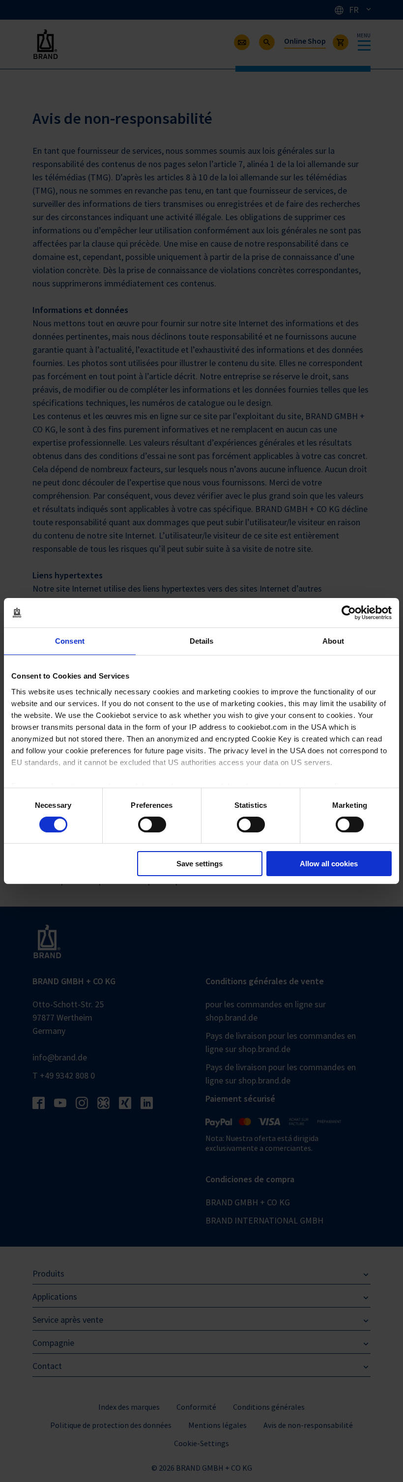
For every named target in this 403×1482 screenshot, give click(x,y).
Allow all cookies (329, 863)
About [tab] (333, 641)
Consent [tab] (70, 641)
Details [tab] (202, 641)
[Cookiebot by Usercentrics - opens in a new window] (349, 612)
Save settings (199, 863)
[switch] (152, 824)
